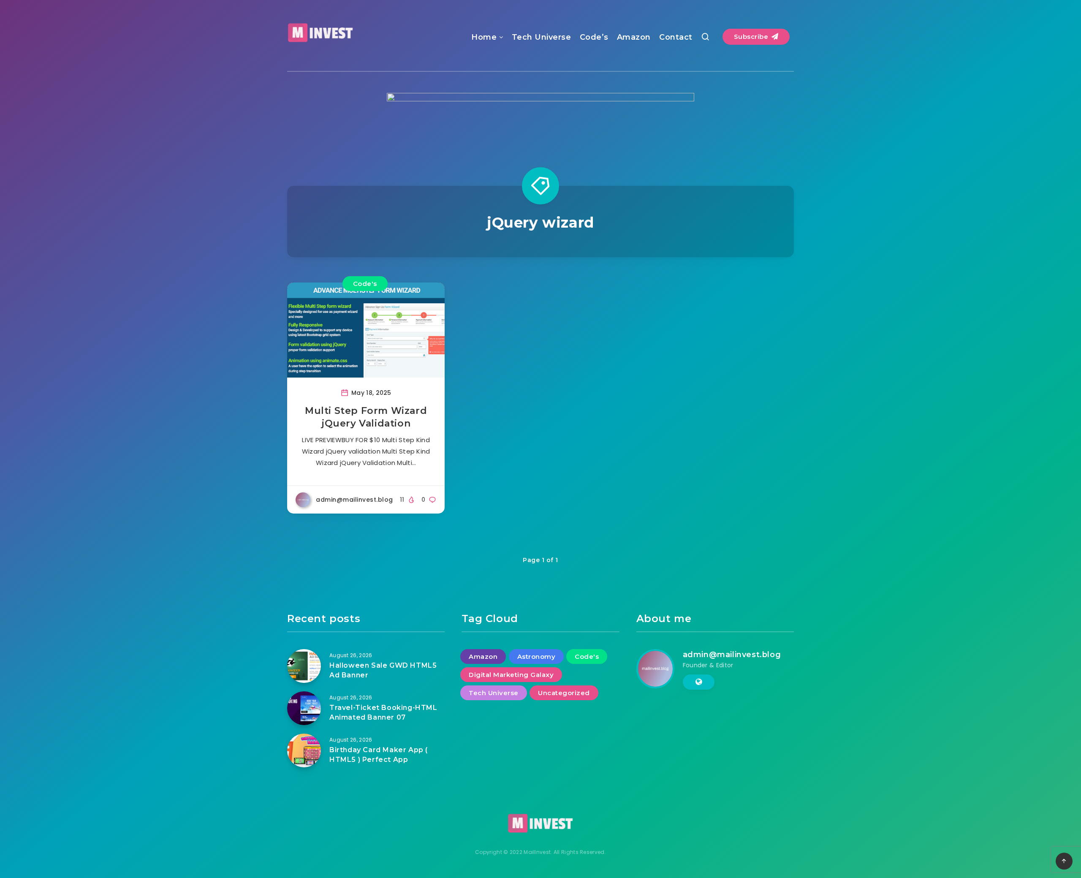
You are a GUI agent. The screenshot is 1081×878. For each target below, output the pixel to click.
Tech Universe (541, 37)
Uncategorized (564, 693)
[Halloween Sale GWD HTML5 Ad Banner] (304, 666)
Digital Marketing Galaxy (511, 675)
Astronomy (536, 656)
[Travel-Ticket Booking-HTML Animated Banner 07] (304, 708)
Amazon (634, 37)
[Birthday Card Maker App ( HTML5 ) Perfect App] (304, 750)
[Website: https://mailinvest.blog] (698, 682)
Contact (676, 37)
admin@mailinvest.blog (732, 654)
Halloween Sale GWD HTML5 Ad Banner (383, 670)
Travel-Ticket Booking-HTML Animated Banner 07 (383, 712)
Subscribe (752, 37)
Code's (365, 284)
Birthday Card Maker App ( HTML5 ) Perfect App (378, 755)
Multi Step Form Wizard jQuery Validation (366, 417)
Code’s (594, 37)
